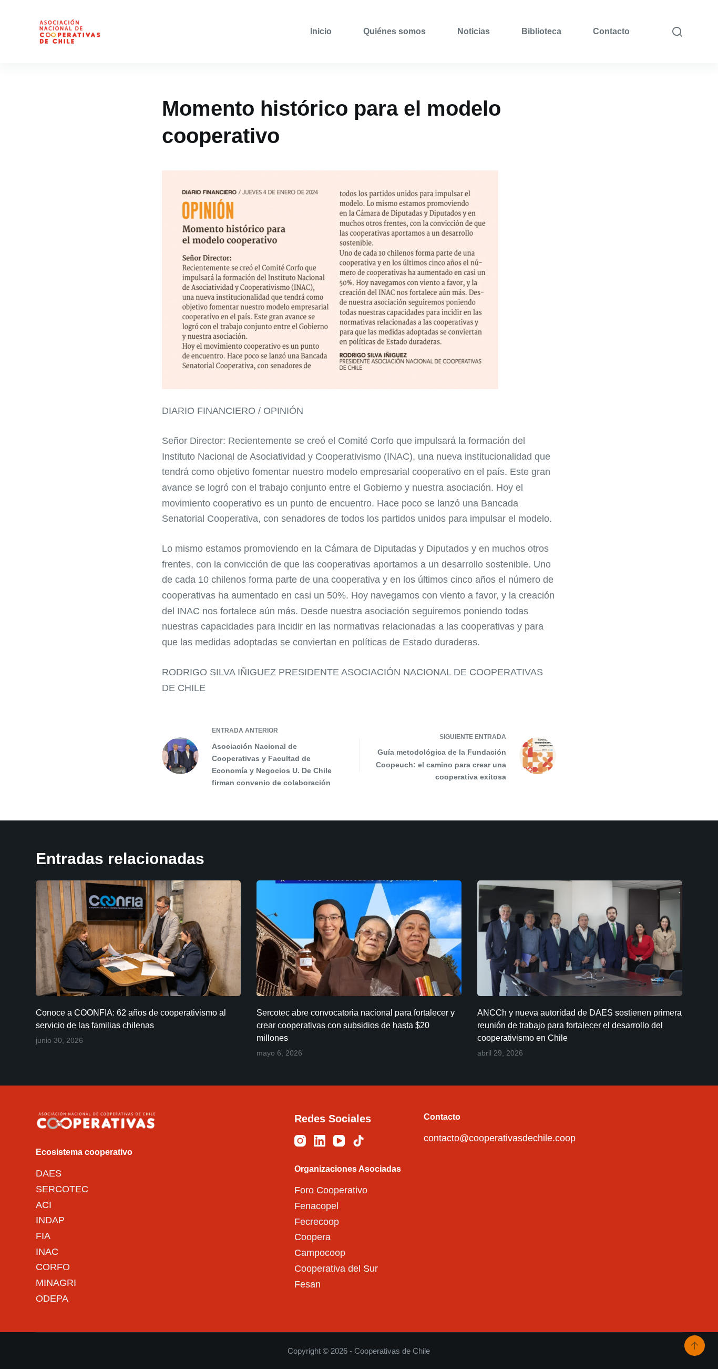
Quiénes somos (394, 31)
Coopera (312, 1237)
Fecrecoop (316, 1221)
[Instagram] (300, 1141)
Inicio (321, 31)
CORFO (53, 1267)
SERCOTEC (62, 1189)
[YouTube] (339, 1141)
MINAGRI (56, 1282)
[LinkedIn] (319, 1141)
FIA (43, 1236)
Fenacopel (316, 1206)
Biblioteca (541, 31)
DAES (48, 1173)
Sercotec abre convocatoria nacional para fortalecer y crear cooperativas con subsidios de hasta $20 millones (356, 1025)
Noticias (473, 31)
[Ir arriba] (694, 1345)
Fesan (307, 1284)
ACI (44, 1205)
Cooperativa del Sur (336, 1268)
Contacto (611, 31)
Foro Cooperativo (330, 1190)
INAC (47, 1251)
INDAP (50, 1220)
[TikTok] (358, 1141)
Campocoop (319, 1253)
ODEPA (52, 1298)
